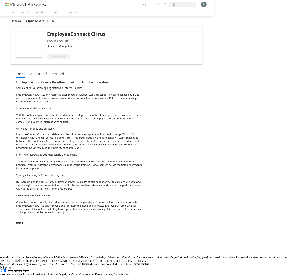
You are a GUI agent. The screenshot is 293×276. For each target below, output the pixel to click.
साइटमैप (31, 274)
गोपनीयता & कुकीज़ (59, 274)
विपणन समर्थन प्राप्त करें (220, 257)
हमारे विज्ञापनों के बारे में (100, 274)
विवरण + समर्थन (58, 73)
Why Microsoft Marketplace (15, 257)
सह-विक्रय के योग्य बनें (32, 260)
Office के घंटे (62, 257)
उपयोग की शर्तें (74, 274)
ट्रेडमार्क (86, 274)
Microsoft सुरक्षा (22, 264)
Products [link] (16, 20)
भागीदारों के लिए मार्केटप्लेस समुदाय (58, 260)
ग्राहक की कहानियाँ (46, 257)
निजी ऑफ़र (122, 257)
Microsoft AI (7, 264)
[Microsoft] (14, 4)
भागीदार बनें (189, 257)
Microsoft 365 (62, 264)
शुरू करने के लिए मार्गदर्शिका (81, 257)
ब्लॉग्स (34, 257)
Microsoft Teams (124, 264)
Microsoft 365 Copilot (102, 264)
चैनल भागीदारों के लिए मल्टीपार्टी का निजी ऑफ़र (126, 260)
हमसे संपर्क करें (42, 274)
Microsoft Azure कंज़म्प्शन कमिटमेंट (146, 257)
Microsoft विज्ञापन (80, 264)
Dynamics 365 (46, 264)
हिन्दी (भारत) (5, 267)
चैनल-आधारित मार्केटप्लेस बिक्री (89, 260)
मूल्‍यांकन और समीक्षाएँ (38, 73)
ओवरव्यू (21, 73)
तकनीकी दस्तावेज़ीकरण (105, 257)
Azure (34, 264)
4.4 (52, 46)
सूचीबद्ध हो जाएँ (201, 257)
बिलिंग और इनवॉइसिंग (173, 257)
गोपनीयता (145, 264)
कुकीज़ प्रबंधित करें (120, 274)
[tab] (21, 73)
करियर (137, 264)
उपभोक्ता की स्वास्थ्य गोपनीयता (13, 274)
